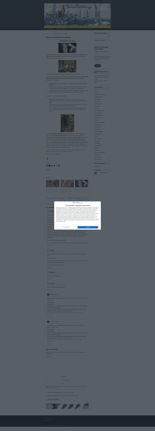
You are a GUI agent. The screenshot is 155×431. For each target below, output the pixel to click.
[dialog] (77, 215)
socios (67, 207)
